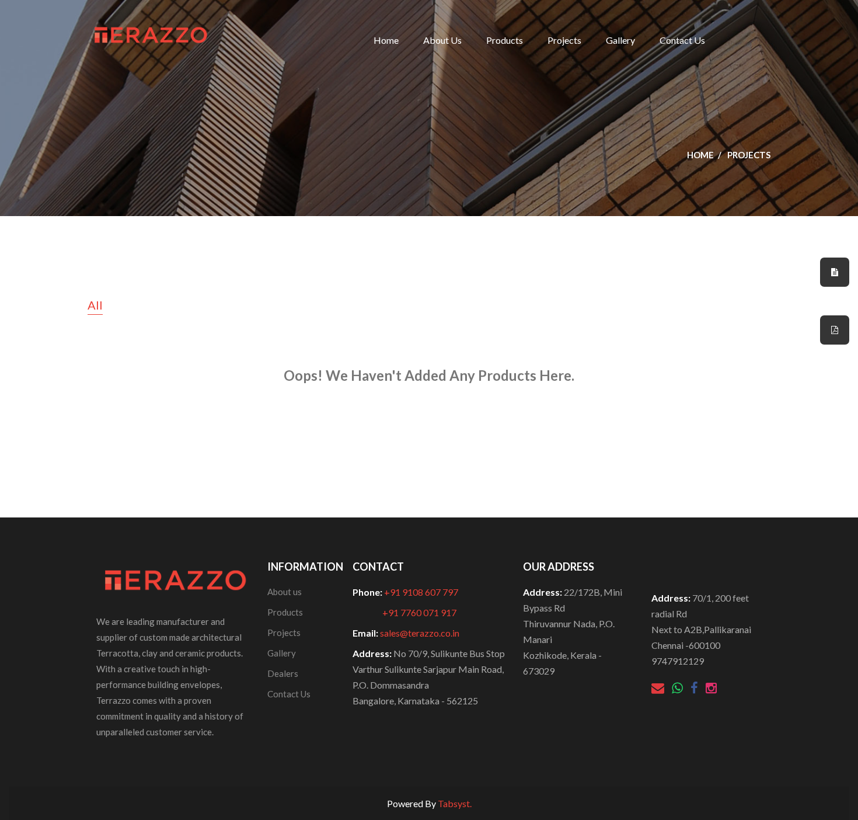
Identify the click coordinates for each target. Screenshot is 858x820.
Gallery (620, 40)
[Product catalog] (834, 330)
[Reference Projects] (834, 272)
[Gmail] (658, 689)
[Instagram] (711, 689)
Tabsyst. (455, 803)
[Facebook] (695, 689)
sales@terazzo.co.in (419, 632)
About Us (442, 40)
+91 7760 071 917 (419, 612)
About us (284, 591)
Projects (564, 40)
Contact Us (682, 40)
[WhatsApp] (678, 689)
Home (386, 40)
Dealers (282, 673)
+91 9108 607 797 (421, 591)
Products (504, 40)
